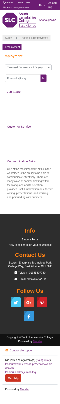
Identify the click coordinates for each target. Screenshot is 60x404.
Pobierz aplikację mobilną (20, 372)
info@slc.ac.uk (21, 7)
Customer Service (19, 126)
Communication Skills (21, 161)
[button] (42, 5)
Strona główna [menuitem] (47, 20)
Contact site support (21, 350)
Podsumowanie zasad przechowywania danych (28, 366)
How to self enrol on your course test (30, 244)
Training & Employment (34, 37)
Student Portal (30, 239)
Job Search (14, 91)
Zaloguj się (52, 5)
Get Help (13, 378)
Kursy (8, 37)
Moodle (37, 341)
